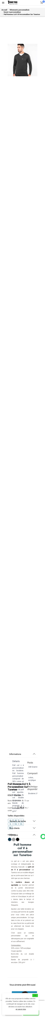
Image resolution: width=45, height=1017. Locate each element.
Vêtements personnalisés (19, 10)
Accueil (4, 10)
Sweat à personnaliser (12, 12)
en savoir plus (21, 1009)
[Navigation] (3, 2)
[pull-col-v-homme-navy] (10, 840)
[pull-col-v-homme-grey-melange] (14, 840)
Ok (35, 995)
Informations (15, 754)
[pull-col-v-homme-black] (18, 840)
